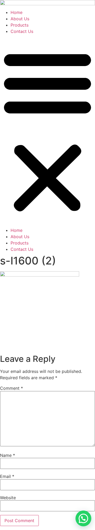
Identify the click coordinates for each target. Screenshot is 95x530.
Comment (11, 388)
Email (7, 476)
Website (8, 498)
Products (19, 25)
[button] (47, 130)
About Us (20, 18)
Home (16, 12)
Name (7, 455)
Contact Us (22, 31)
